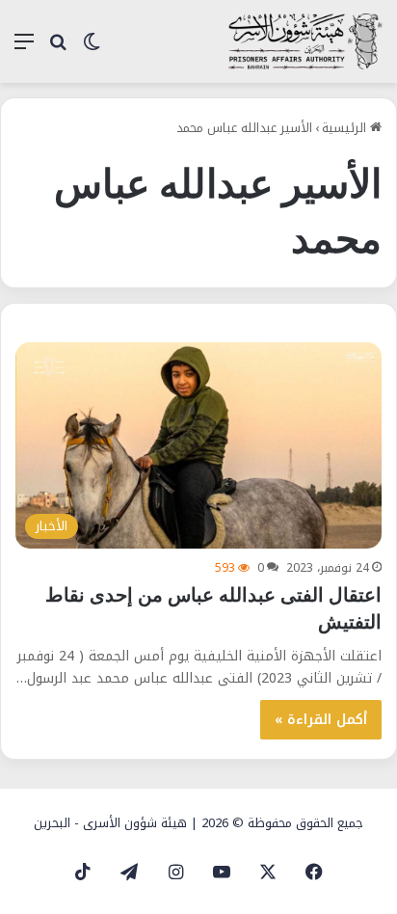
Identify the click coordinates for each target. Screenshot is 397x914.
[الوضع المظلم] (91, 48)
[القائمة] (24, 48)
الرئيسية (346, 128)
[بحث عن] (57, 48)
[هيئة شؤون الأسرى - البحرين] (305, 41)
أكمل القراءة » (321, 720)
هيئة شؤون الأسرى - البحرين (110, 823)
